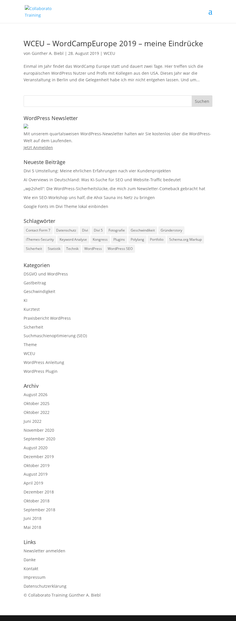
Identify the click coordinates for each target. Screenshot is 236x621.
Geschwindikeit (143, 230)
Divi (85, 230)
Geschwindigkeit (39, 291)
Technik (72, 248)
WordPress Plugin (41, 371)
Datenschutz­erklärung (45, 586)
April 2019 (33, 483)
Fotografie (117, 230)
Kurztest (32, 309)
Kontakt (31, 568)
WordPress (93, 248)
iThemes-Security (40, 239)
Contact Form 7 (38, 230)
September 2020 (39, 438)
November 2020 (39, 430)
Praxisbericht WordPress (47, 318)
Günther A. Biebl (48, 53)
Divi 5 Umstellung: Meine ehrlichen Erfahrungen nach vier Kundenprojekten (97, 170)
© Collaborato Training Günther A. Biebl (62, 595)
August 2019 (35, 474)
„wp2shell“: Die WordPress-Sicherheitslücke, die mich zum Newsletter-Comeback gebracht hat (114, 188)
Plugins (119, 239)
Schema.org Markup (185, 239)
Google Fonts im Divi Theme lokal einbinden (66, 206)
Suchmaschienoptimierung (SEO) (55, 335)
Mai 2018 (32, 527)
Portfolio (156, 239)
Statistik (54, 248)
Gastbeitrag (35, 283)
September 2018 (39, 509)
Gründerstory (171, 230)
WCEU (109, 53)
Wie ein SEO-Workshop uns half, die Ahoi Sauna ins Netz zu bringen (89, 197)
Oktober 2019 (37, 465)
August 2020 (35, 447)
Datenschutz (66, 230)
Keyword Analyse (73, 239)
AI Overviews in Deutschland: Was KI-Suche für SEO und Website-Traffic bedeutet (102, 179)
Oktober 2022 (37, 412)
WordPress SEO (120, 248)
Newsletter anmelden (44, 551)
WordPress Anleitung (44, 362)
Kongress (100, 239)
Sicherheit (34, 248)
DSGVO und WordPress (46, 274)
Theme (30, 344)
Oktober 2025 (37, 403)
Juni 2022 (32, 421)
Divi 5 (98, 230)
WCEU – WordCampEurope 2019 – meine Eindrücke (113, 43)
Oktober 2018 (37, 501)
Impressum (34, 577)
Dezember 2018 (39, 492)
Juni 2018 (32, 518)
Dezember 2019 (39, 456)
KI (25, 300)
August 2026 (35, 394)
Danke (30, 559)
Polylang (137, 239)
